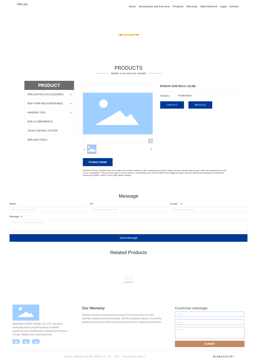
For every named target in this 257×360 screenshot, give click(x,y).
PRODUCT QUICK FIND (74, 40)
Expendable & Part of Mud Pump (139, 40)
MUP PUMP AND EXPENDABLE (104, 40)
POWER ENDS (165, 40)
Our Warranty (93, 308)
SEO (117, 356)
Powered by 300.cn (133, 356)
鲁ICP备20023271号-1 (223, 356)
